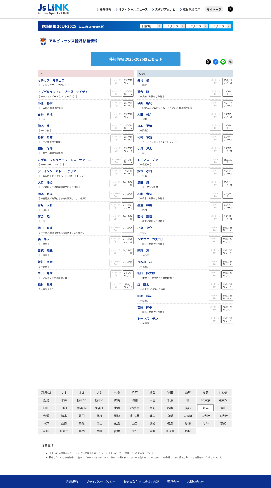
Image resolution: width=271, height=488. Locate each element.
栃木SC (81, 400)
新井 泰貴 (45, 262)
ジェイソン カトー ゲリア (57, 171)
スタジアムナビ (165, 9)
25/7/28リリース (128, 81)
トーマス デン (147, 160)
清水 (64, 415)
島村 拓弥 (45, 137)
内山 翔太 (45, 273)
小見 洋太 (144, 148)
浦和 (135, 400)
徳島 (170, 423)
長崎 (99, 431)
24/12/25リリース (227, 240)
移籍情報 (105, 9)
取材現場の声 (191, 9)
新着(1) (46, 392)
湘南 (117, 408)
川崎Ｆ (64, 408)
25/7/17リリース (227, 104)
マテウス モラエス (51, 80)
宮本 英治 (144, 125)
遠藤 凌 (143, 250)
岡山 (99, 423)
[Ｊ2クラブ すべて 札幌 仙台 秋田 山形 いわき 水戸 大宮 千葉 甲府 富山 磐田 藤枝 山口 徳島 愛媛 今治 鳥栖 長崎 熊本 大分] (197, 26)
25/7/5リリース (227, 138)
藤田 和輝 (45, 228)
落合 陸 (44, 216)
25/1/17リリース (128, 161)
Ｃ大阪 (205, 415)
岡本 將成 (45, 194)
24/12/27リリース (128, 206)
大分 (135, 431)
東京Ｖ (223, 400)
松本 (170, 408)
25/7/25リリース (128, 92)
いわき (223, 392)
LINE (223, 62)
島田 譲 (143, 182)
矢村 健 (143, 80)
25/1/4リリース (227, 195)
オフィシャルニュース (133, 9)
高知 (223, 423)
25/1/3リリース (227, 206)
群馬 (117, 400)
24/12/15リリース (128, 263)
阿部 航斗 (144, 296)
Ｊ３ (99, 392)
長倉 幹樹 (144, 205)
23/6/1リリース (128, 285)
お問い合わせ (196, 481)
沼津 (117, 415)
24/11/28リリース (227, 319)
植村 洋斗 (45, 148)
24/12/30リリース (128, 183)
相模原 (134, 408)
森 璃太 (143, 284)
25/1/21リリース (227, 161)
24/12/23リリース (128, 251)
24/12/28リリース (128, 195)
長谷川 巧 (144, 262)
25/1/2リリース (227, 217)
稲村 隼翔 (45, 284)
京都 (170, 415)
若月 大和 (45, 205)
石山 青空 (144, 194)
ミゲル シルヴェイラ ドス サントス (64, 160)
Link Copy (230, 62)
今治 (206, 423)
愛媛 (188, 423)
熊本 (117, 431)
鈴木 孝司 (146, 171)
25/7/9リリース (227, 115)
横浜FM (82, 408)
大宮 (152, 400)
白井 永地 (45, 114)
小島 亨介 (144, 228)
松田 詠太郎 (146, 273)
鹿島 (46, 400)
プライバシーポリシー (101, 481)
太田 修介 (144, 114)
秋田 (170, 392)
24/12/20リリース (227, 308)
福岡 (46, 431)
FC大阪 (223, 415)
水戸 (64, 400)
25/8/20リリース (227, 81)
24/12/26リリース (128, 217)
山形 (188, 392)
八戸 (135, 392)
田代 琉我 (45, 250)
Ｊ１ (64, 392)
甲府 (152, 408)
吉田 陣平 (144, 307)
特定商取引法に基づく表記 (141, 481)
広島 (117, 423)
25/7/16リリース (128, 115)
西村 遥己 (144, 216)
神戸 (46, 423)
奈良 (64, 423)
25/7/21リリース (128, 104)
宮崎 (152, 431)
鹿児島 (170, 431)
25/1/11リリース (227, 183)
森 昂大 (44, 239)
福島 (206, 392)
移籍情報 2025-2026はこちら (134, 59)
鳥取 (82, 423)
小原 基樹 (45, 103)
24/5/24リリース (128, 274)
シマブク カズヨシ (150, 239)
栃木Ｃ (99, 400)
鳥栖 (82, 431)
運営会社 (173, 481)
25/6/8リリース (227, 149)
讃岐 (152, 423)
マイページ (214, 9)
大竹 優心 (45, 182)
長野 (188, 408)
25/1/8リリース (128, 172)
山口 (135, 423)
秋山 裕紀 (144, 103)
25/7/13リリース (128, 149)
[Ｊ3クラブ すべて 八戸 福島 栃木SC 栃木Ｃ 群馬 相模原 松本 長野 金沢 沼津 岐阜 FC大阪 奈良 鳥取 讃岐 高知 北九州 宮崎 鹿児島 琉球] (220, 26)
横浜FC (99, 408)
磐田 (82, 415)
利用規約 (72, 481)
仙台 (152, 392)
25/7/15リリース (128, 126)
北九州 (64, 431)
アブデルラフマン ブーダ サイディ (63, 91)
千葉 (170, 400)
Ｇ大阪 (187, 415)
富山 (223, 408)
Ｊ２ (82, 392)
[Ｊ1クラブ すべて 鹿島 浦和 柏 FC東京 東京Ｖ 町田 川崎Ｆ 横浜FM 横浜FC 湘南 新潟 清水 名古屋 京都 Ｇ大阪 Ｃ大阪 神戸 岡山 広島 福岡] (174, 26)
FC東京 (205, 400)
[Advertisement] (135, 357)
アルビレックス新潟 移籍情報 (73, 40)
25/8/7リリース (227, 92)
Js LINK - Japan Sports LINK (53, 9)
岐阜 (152, 415)
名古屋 (134, 415)
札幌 (117, 392)
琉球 (188, 431)
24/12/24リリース (227, 263)
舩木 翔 (44, 125)
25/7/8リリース (227, 126)
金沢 (46, 415)
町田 (46, 408)
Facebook (215, 62)
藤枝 (99, 415)
